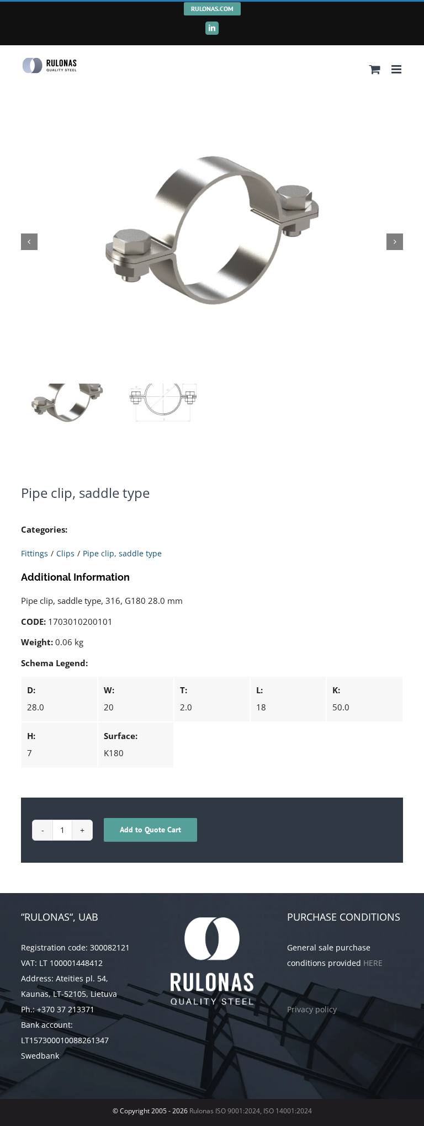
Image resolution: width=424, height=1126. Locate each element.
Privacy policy (312, 1009)
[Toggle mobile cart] (374, 69)
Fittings (34, 553)
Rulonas (201, 1111)
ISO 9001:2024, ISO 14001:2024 (263, 1111)
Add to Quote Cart (150, 830)
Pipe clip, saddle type (122, 553)
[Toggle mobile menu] (397, 69)
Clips (65, 553)
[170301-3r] (212, 242)
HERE (373, 963)
